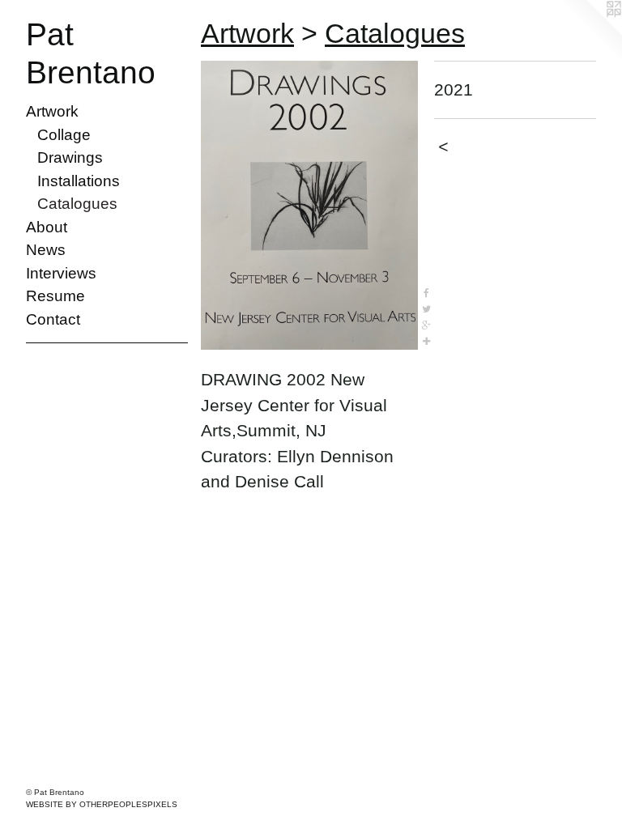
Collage (64, 134)
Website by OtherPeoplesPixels (101, 804)
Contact (53, 319)
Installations (78, 180)
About (46, 227)
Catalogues (77, 203)
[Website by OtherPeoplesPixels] (589, 32)
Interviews (61, 273)
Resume (55, 295)
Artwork (52, 111)
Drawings (70, 157)
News (46, 249)
